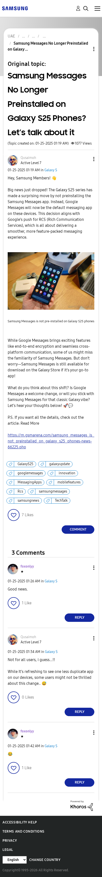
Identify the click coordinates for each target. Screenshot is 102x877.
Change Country (44, 860)
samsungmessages (53, 491)
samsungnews (28, 500)
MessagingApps (30, 482)
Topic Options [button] (85, 49)
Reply (79, 617)
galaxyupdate (59, 464)
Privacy (9, 841)
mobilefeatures (68, 482)
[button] (86, 159)
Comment (78, 529)
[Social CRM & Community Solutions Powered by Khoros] (82, 805)
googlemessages (30, 473)
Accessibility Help (19, 822)
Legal (7, 850)
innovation (67, 473)
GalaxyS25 (25, 464)
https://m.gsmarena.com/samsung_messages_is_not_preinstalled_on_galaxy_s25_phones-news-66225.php (51, 441)
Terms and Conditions (23, 831)
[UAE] (15, 8)
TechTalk (61, 500)
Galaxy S (50, 170)
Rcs (20, 491)
